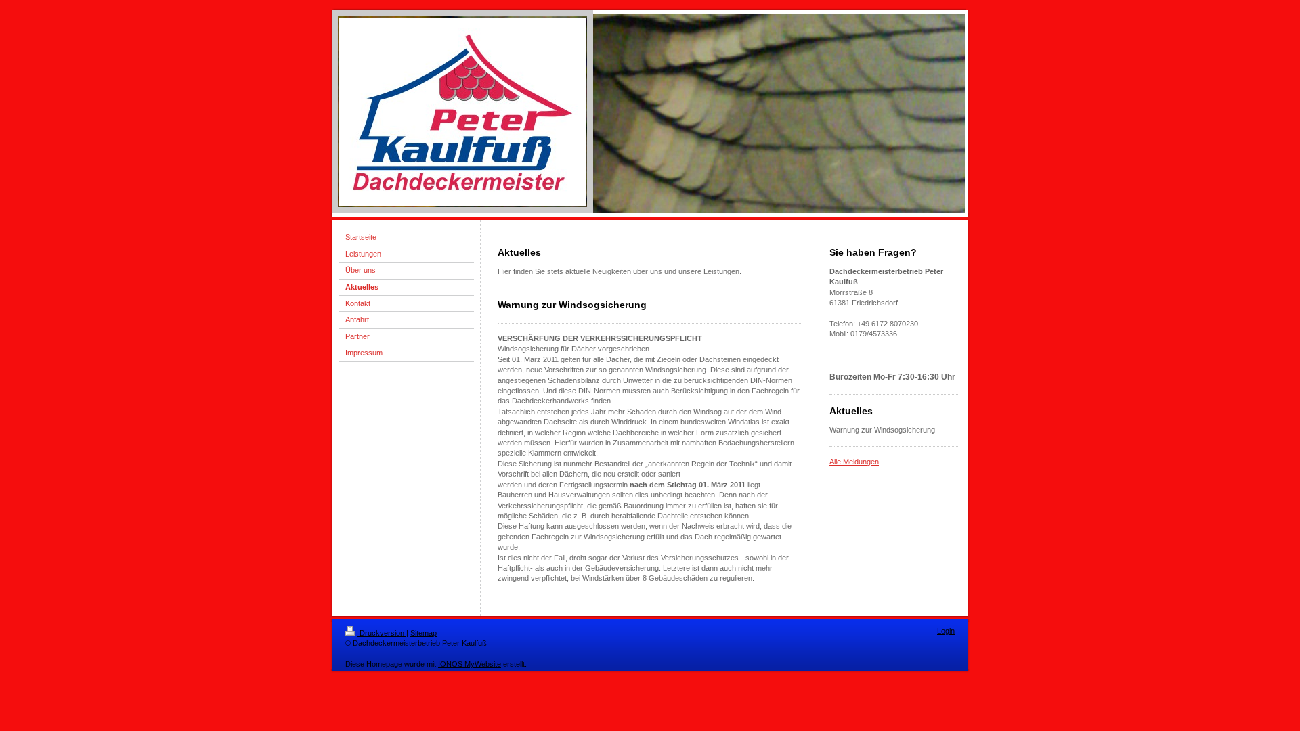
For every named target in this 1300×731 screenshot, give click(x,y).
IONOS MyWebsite (469, 664)
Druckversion (382, 633)
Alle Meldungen (854, 462)
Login (946, 631)
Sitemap (423, 633)
